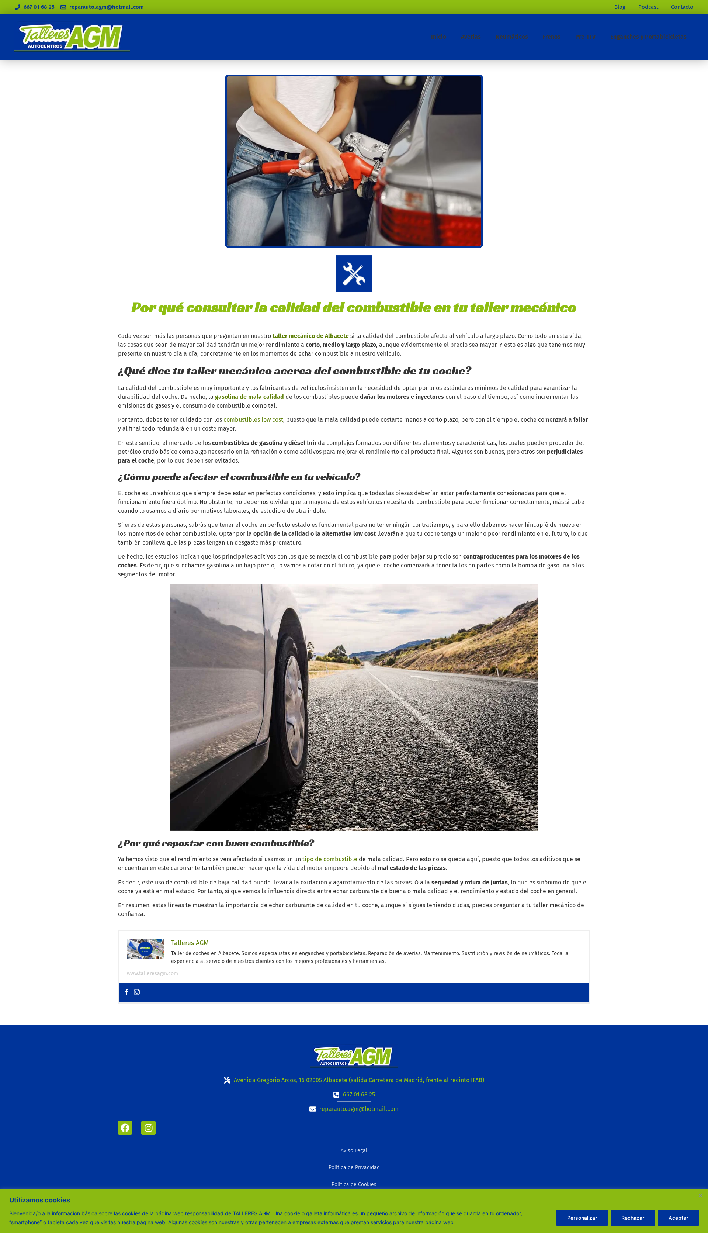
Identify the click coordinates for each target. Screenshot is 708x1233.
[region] (354, 1211)
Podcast (648, 7)
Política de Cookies (354, 1184)
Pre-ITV (585, 36)
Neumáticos (512, 36)
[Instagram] (136, 993)
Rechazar (632, 1218)
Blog (619, 7)
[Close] (700, 1195)
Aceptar (678, 1218)
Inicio (438, 36)
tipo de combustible (329, 859)
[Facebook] (126, 993)
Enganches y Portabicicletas (648, 36)
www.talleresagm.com (152, 973)
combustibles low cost (253, 419)
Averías (471, 36)
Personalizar (582, 1218)
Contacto (682, 7)
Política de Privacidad (354, 1167)
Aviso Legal (354, 1150)
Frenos (551, 36)
